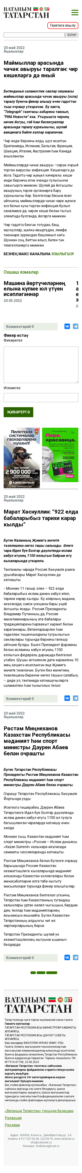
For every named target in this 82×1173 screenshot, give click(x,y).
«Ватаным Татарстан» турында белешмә (39, 1111)
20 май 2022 (14, 48)
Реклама (12, 1125)
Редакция (13, 1118)
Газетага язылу (63, 25)
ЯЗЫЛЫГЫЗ (62, 254)
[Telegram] (75, 326)
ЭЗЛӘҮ (72, 35)
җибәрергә (18, 412)
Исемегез (12, 388)
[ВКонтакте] (67, 326)
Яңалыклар (13, 51)
